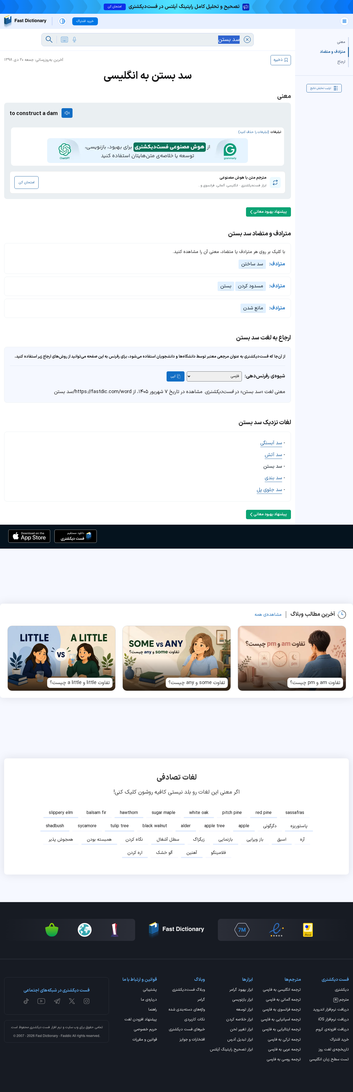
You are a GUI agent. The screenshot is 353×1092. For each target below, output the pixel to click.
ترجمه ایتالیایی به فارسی (281, 1029)
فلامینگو (218, 852)
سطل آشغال (168, 839)
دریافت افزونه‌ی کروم (332, 1029)
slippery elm (61, 813)
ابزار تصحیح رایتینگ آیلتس (231, 1049)
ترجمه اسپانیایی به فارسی (281, 1019)
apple (244, 826)
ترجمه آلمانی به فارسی (283, 1000)
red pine (264, 813)
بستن (225, 286)
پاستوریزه (298, 826)
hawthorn (129, 813)
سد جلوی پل (269, 490)
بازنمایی (225, 839)
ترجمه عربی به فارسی (284, 1049)
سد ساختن (252, 264)
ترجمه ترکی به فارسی (284, 1039)
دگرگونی (270, 826)
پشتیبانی (150, 990)
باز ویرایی (255, 839)
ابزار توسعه (244, 1009)
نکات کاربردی (194, 1019)
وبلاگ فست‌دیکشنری (188, 990)
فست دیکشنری (40, 1027)
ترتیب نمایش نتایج (320, 88)
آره (302, 839)
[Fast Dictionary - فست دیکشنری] (25, 21)
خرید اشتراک (339, 1039)
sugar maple (163, 813)
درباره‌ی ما (149, 1000)
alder (186, 826)
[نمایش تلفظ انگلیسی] (67, 113)
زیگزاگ (199, 839)
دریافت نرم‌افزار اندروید (331, 1009)
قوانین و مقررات (144, 1039)
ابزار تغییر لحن (241, 1029)
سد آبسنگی (271, 443)
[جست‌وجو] (49, 39)
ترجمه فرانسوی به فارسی (282, 1009)
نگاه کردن (134, 839)
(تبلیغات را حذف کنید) (253, 132)
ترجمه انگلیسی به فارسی (282, 990)
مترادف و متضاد (332, 52)
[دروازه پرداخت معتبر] (308, 930)
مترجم (342, 1000)
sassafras (294, 813)
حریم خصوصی (145, 1029)
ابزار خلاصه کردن (239, 1019)
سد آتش (273, 455)
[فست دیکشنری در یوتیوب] (41, 1001)
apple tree (214, 826)
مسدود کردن (250, 286)
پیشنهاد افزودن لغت (140, 1019)
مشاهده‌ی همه (268, 614)
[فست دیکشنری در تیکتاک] (26, 1001)
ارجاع (341, 62)
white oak (198, 813)
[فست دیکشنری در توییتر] (72, 1001)
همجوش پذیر (61, 839)
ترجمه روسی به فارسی (284, 1059)
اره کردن (134, 852)
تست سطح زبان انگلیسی (329, 1059)
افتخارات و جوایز (192, 1039)
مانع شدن (253, 308)
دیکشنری (342, 990)
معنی (341, 42)
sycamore (87, 826)
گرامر (201, 1000)
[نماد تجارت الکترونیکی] (276, 930)
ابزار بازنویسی (242, 1000)
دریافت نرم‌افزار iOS (333, 1019)
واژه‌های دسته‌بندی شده (187, 1009)
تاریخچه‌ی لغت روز (334, 1049)
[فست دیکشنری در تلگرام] (57, 1001)
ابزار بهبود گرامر (241, 990)
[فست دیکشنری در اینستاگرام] (86, 1001)
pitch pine (232, 813)
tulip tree (119, 826)
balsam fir (96, 813)
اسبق (281, 839)
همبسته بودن (99, 839)
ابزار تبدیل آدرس (240, 1039)
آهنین (191, 852)
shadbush (55, 826)
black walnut (155, 826)
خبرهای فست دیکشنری (187, 1029)
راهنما (152, 1009)
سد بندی (273, 478)
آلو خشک (164, 852)
